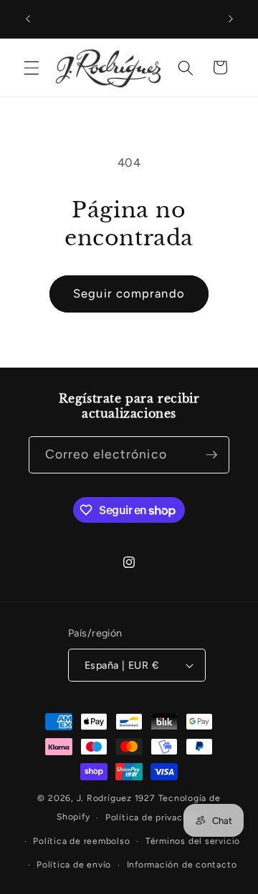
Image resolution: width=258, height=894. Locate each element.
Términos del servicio (192, 841)
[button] (31, 67)
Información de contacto (182, 865)
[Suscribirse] (211, 454)
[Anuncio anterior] (28, 19)
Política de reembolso (81, 841)
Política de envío (74, 865)
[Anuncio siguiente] (231, 19)
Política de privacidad (153, 817)
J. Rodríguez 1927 (116, 798)
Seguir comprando (129, 293)
